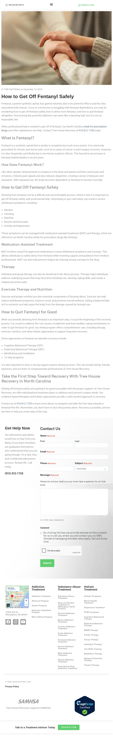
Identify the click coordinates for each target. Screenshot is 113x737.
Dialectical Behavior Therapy (93, 624)
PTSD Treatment (91, 612)
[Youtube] (23, 622)
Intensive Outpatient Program (41, 611)
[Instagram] (15, 622)
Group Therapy (91, 639)
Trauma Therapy (91, 665)
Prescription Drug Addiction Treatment (67, 667)
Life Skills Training (93, 649)
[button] (51, 4)
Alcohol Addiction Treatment (66, 614)
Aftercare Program (40, 601)
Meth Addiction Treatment (65, 654)
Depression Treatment (94, 607)
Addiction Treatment (41, 596)
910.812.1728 (86, 130)
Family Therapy (91, 635)
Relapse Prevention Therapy (93, 659)
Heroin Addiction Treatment (66, 647)
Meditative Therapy (93, 654)
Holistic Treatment (92, 596)
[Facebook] (8, 622)
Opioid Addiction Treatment (66, 661)
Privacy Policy (12, 686)
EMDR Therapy (91, 630)
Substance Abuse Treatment (66, 597)
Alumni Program (39, 605)
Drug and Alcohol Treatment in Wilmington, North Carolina (66, 606)
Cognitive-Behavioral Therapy (94, 618)
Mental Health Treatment (90, 602)
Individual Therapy (93, 644)
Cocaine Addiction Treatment (66, 627)
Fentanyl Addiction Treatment (67, 641)
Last (77, 441)
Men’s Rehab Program (42, 617)
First (42, 441)
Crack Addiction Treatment (65, 634)
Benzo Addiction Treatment (65, 621)
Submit (47, 563)
